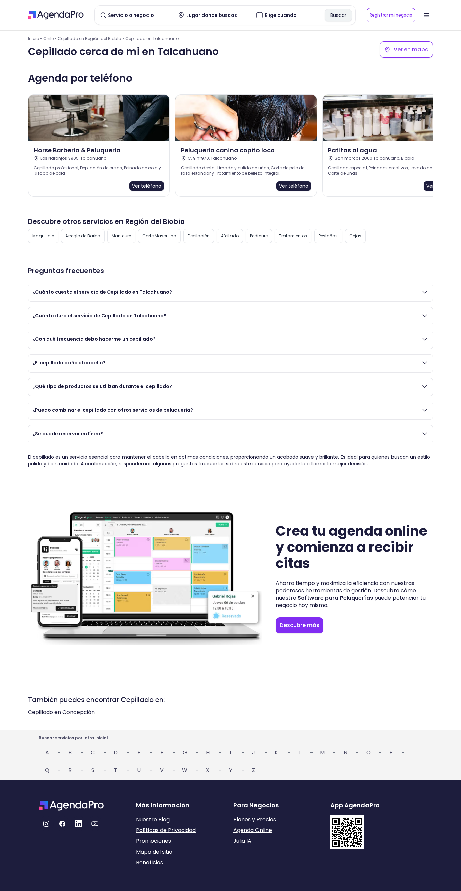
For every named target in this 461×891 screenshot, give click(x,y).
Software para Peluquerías (335, 598)
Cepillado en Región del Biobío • (91, 38)
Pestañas (328, 236)
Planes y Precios (254, 819)
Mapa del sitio (154, 852)
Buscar (338, 15)
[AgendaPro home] (56, 15)
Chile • (49, 38)
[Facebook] (62, 823)
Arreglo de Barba (82, 236)
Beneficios (149, 862)
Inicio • (35, 38)
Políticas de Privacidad (166, 830)
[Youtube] (94, 823)
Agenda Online (252, 830)
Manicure (121, 236)
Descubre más (299, 625)
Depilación (199, 236)
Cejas (355, 236)
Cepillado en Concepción (61, 712)
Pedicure (259, 236)
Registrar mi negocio (391, 15)
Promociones (153, 841)
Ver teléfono (146, 186)
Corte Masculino (159, 236)
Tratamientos (293, 236)
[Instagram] (46, 823)
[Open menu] (426, 15)
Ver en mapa (411, 49)
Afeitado (230, 236)
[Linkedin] (78, 823)
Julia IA (242, 841)
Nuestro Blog (153, 819)
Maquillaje (43, 236)
